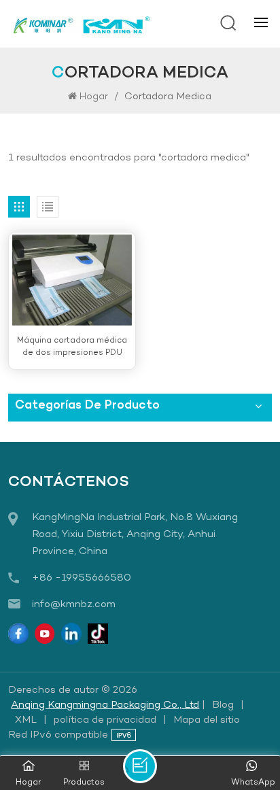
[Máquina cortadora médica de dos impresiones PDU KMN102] (72, 280)
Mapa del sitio (206, 720)
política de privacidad (105, 720)
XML (26, 720)
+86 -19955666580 (81, 578)
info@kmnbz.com (74, 604)
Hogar (95, 96)
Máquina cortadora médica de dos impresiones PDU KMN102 (72, 347)
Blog (223, 705)
